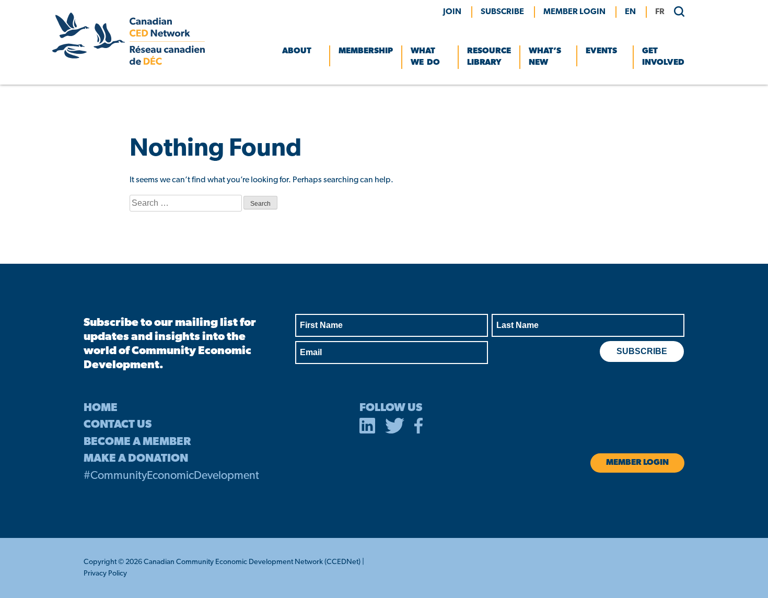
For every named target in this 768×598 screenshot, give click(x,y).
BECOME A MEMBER (137, 442)
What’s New (545, 57)
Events (601, 51)
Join (452, 12)
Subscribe (502, 12)
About (296, 51)
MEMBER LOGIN (574, 12)
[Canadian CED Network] (128, 62)
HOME (101, 408)
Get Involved (663, 57)
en (630, 12)
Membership (366, 51)
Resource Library (489, 57)
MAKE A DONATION (136, 458)
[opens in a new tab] (367, 428)
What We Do (425, 57)
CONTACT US (118, 424)
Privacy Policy (105, 574)
